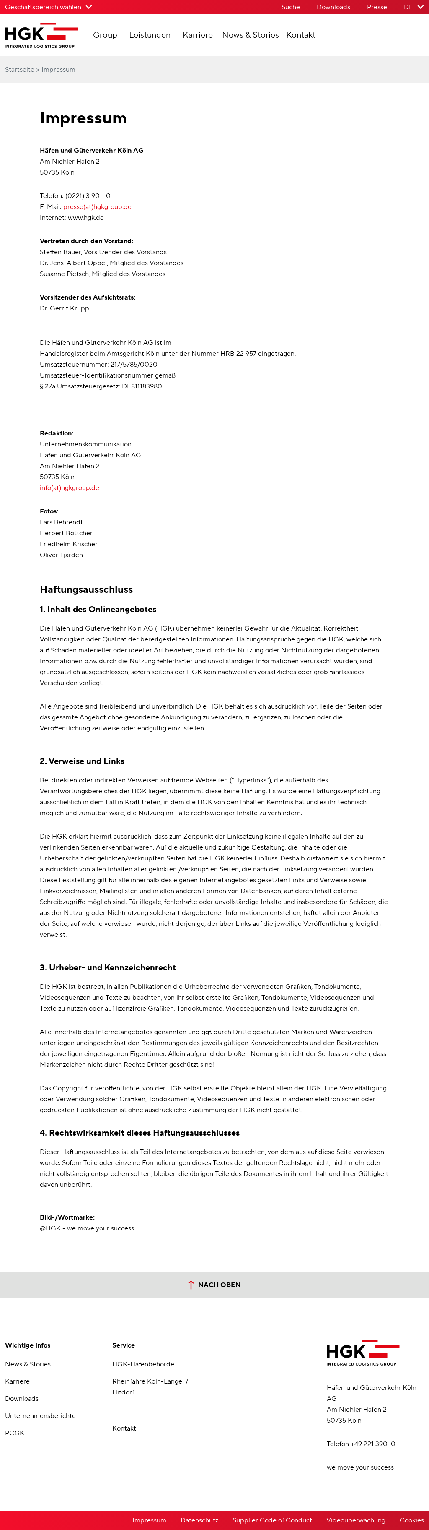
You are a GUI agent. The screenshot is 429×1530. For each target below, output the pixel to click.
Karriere (198, 35)
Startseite (20, 69)
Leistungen (150, 35)
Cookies (412, 1520)
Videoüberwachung (355, 1520)
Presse (377, 7)
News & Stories (250, 35)
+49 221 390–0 (373, 1444)
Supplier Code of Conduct (272, 1520)
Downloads (333, 7)
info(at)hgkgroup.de (69, 488)
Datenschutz (199, 1520)
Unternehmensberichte (40, 1416)
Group (105, 35)
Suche (291, 7)
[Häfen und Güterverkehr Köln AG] (363, 1353)
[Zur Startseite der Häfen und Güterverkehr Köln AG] (47, 39)
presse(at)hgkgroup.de (97, 207)
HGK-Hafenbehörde (143, 1364)
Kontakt (300, 35)
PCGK (14, 1433)
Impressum (149, 1520)
